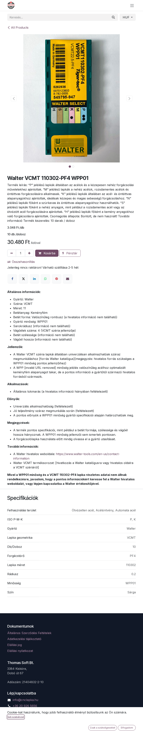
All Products (19, 27)
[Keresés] (113, 17)
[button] (13, 98)
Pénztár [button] (71, 253)
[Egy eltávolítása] (11, 253)
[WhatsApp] (45, 278)
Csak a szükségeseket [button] (102, 727)
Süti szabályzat (15, 716)
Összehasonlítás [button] (23, 262)
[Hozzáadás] (29, 253)
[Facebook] (12, 278)
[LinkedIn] (34, 278)
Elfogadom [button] (127, 727)
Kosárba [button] (49, 253)
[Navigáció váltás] (132, 5)
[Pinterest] (56, 278)
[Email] (67, 278)
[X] (23, 278)
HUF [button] (126, 17)
